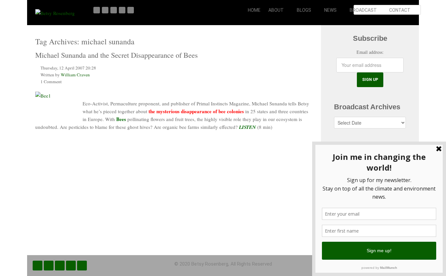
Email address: (370, 52)
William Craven (75, 75)
